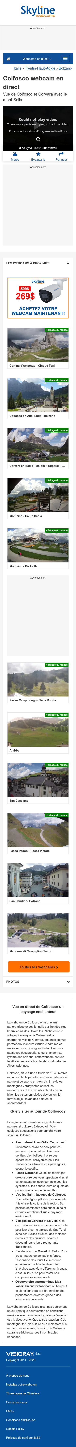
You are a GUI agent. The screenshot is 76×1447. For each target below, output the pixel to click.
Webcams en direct (36, 58)
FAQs (10, 1411)
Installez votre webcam (21, 1384)
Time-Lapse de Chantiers (23, 1393)
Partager (61, 159)
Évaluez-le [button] (38, 159)
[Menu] (65, 58)
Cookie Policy (15, 1428)
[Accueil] (8, 58)
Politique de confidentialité (23, 1437)
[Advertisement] (38, 40)
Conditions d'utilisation (20, 1420)
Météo (15, 159)
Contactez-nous (16, 1402)
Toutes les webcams (37, 966)
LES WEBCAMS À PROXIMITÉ (28, 263)
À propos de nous (17, 1375)
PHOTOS (12, 981)
